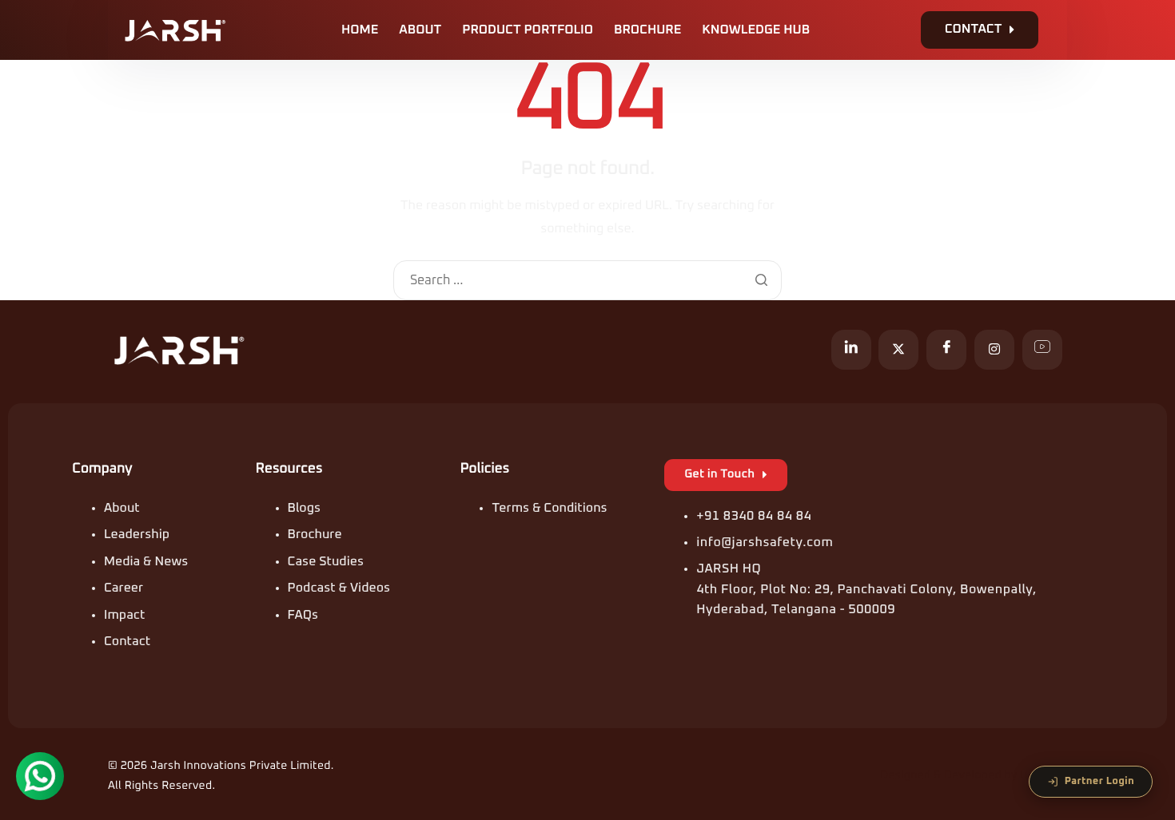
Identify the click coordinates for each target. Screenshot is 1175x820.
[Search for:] (587, 281)
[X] (898, 350)
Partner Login (1099, 781)
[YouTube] (1042, 350)
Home (359, 30)
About (420, 30)
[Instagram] (994, 350)
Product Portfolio (527, 30)
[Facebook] (946, 350)
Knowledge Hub (756, 30)
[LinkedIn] (851, 350)
